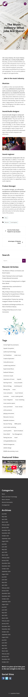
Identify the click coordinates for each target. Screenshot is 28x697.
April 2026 (4, 519)
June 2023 (4, 610)
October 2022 (5, 632)
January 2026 (5, 527)
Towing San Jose (7, 437)
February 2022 (5, 654)
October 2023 (5, 599)
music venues (18, 406)
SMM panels (17, 424)
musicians (6, 396)
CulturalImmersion (8, 362)
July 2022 (4, 640)
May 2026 (4, 516)
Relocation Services (8, 417)
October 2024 (5, 568)
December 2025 (6, 530)
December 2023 (6, 593)
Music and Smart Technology (9, 496)
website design (7, 448)
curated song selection (9, 365)
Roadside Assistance (8, 420)
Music (6, 217)
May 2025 (4, 549)
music (22, 193)
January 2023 (5, 623)
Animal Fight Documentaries (11, 345)
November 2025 (6, 533)
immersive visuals (8, 376)
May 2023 (4, 612)
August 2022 (5, 637)
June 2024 (4, 579)
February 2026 (5, 525)
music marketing (19, 399)
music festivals (19, 393)
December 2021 (6, 659)
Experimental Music (8, 369)
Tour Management (17, 434)
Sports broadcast (18, 430)
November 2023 (6, 596)
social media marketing (9, 427)
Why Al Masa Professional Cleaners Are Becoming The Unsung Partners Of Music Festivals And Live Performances (13, 294)
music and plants (8, 393)
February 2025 (5, 557)
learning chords (7, 382)
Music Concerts (6, 499)
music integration (8, 399)
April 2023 (4, 615)
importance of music (8, 379)
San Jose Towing (7, 424)
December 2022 (6, 626)
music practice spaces (9, 403)
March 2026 (5, 522)
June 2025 (4, 547)
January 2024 (5, 590)
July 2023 (4, 607)
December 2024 (6, 563)
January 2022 (5, 656)
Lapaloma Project (15, 693)
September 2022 (6, 634)
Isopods (19, 379)
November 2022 (6, 629)
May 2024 (4, 582)
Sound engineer (13, 222)
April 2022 (4, 648)
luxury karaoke (18, 382)
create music (17, 355)
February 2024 (5, 588)
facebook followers (8, 372)
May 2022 (4, 645)
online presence (7, 410)
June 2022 (4, 642)
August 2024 (5, 574)
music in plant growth (17, 396)
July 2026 (4, 514)
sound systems (7, 430)
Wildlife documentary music (10, 451)
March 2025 (5, 555)
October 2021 (5, 662)
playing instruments (8, 413)
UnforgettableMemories (9, 441)
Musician (7, 222)
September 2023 (6, 601)
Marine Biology (7, 386)
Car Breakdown (7, 355)
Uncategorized (5, 505)
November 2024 (6, 566)
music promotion (8, 406)
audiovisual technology (9, 351)
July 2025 (4, 544)
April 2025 (4, 552)
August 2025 (5, 541)
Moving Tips (6, 389)
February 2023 (5, 621)
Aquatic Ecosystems (8, 348)
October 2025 (5, 535)
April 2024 (4, 585)
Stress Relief (6, 434)
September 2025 (6, 538)
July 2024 (4, 577)
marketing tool (18, 386)
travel (15, 437)
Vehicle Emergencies (8, 444)
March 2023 (5, 618)
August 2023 (5, 604)
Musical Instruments (7, 502)
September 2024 (6, 571)
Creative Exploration (8, 358)
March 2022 (5, 651)
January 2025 (5, 560)
